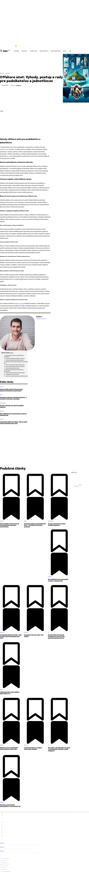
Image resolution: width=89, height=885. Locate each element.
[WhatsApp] (2, 124)
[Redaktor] (17, 333)
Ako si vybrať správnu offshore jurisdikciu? (15, 366)
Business (2, 73)
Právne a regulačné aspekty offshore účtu (15, 364)
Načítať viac (74, 472)
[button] (70, 51)
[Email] (2, 131)
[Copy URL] (2, 134)
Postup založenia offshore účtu (12, 368)
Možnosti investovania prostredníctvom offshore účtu (16, 362)
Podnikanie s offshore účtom (12, 374)
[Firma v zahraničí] (14, 440)
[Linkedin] (2, 127)
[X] (2, 117)
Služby (1, 394)
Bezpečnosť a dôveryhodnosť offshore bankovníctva (14, 370)
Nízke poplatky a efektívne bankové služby (15, 372)
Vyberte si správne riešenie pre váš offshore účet (16, 376)
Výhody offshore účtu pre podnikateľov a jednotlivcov (14, 356)
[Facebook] (2, 114)
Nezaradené (2, 402)
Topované (7, 73)
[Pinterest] (2, 121)
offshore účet (4, 149)
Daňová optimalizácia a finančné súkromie (15, 358)
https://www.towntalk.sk (41, 318)
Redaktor (18, 85)
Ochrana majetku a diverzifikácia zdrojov (14, 360)
